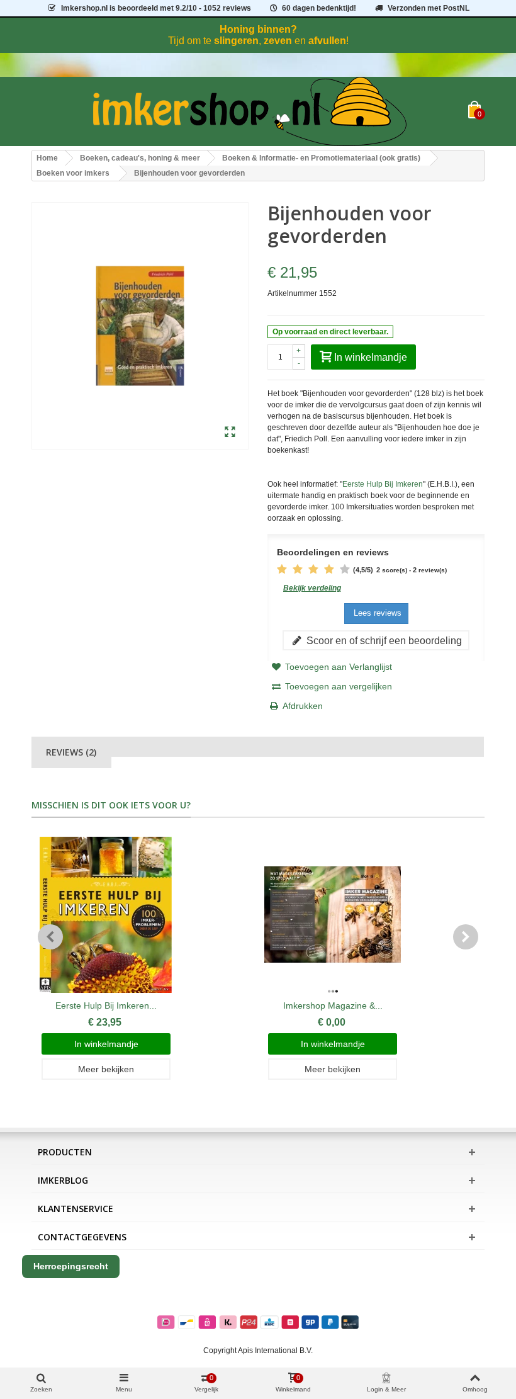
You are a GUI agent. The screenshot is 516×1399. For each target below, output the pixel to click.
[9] (338, 569)
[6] (314, 569)
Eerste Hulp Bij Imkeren (382, 484)
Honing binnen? (258, 29)
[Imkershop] (250, 111)
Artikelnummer (292, 293)
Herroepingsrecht (70, 1266)
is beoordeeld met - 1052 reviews (156, 8)
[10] (346, 569)
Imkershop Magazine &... (333, 1005)
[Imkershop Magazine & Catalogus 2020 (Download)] (332, 915)
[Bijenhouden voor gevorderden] (230, 432)
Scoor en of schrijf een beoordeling (383, 640)
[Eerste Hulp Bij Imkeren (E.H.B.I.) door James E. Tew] (106, 915)
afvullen (327, 40)
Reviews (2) (71, 752)
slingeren (236, 40)
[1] (275, 569)
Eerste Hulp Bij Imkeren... (106, 1005)
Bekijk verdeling (312, 588)
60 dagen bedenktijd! (319, 8)
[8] (330, 569)
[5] (306, 569)
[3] (291, 569)
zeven (278, 40)
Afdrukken (303, 706)
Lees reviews (376, 613)
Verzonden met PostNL (428, 8)
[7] (322, 569)
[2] (283, 569)
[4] (298, 569)
